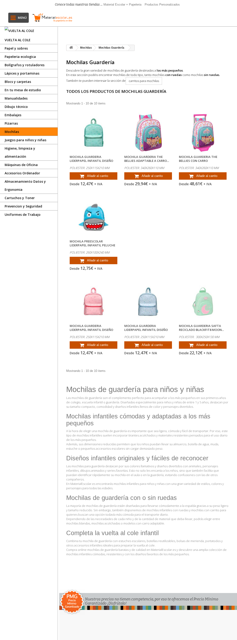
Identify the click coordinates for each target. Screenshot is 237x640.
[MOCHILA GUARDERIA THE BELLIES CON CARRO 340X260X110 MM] (203, 133)
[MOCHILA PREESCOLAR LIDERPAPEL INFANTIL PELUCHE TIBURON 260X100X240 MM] (93, 217)
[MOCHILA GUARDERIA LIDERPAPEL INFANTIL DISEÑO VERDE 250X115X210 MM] (93, 133)
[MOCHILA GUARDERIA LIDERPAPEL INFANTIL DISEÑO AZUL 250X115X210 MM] (148, 302)
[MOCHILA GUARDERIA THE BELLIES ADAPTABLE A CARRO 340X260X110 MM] (148, 133)
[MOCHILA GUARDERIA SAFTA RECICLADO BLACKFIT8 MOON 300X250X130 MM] (203, 302)
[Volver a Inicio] (71, 48)
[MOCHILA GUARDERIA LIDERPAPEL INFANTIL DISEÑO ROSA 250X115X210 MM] (93, 302)
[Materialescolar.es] (52, 17)
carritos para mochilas (144, 81)
